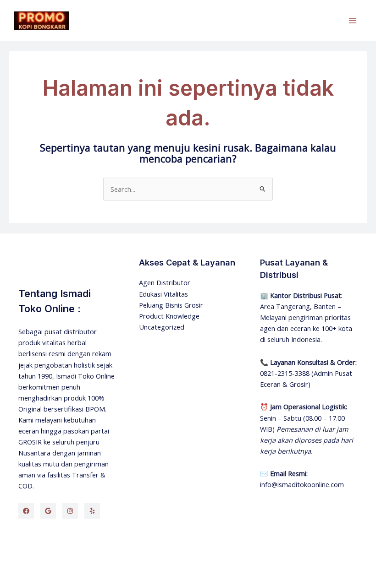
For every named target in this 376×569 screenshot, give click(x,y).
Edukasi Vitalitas (163, 293)
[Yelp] (92, 511)
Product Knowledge (169, 315)
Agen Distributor (164, 282)
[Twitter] (48, 511)
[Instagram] (70, 511)
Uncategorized (161, 326)
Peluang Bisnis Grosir (171, 304)
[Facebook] (26, 511)
